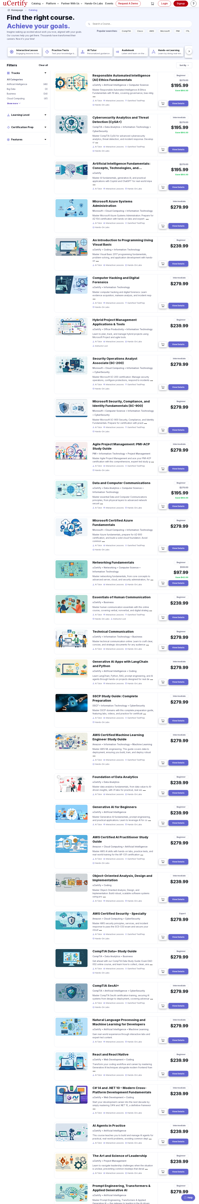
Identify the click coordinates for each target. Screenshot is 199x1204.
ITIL (188, 31)
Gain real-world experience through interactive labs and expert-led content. (121, 1036)
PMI (178, 31)
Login (164, 3)
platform (51, 3)
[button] (152, 4)
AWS (151, 31)
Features (16, 139)
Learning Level (20, 115)
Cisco (140, 31)
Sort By (183, 65)
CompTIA (126, 31)
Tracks (15, 73)
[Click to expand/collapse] (94, 97)
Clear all (43, 65)
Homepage (17, 10)
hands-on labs (94, 3)
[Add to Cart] (163, 103)
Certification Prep (22, 127)
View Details (178, 103)
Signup (181, 3)
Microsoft (165, 31)
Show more (12, 103)
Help (190, 1197)
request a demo (128, 3)
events (109, 3)
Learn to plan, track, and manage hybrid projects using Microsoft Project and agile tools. (120, 336)
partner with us (70, 3)
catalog (36, 3)
